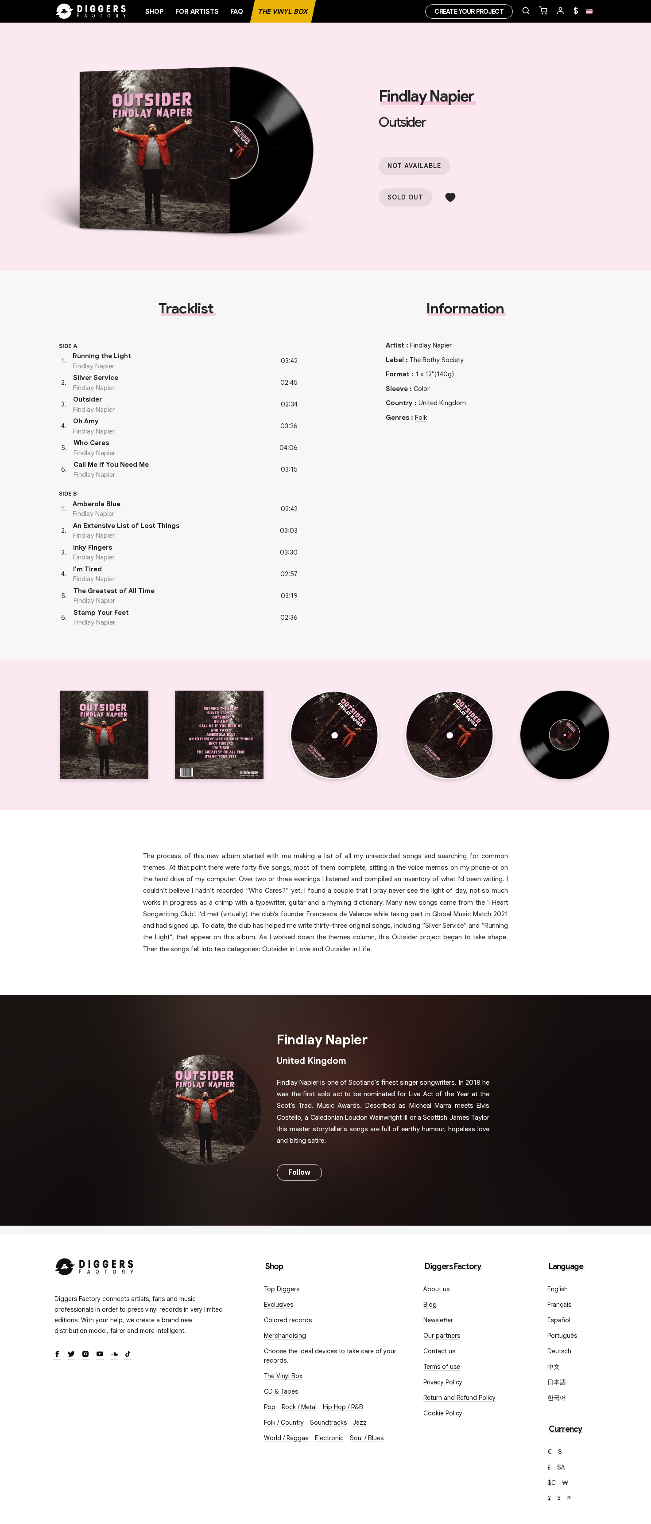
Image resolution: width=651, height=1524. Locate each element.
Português (562, 1336)
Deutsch (559, 1351)
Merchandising (285, 1336)
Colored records (288, 1320)
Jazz (360, 1422)
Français (559, 1305)
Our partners (441, 1336)
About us (436, 1289)
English (557, 1289)
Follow (299, 1172)
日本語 (556, 1382)
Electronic (329, 1438)
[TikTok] (128, 1354)
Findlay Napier (426, 96)
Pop (269, 1407)
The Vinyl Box (283, 12)
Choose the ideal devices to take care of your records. (330, 1355)
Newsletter (438, 1320)
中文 (553, 1367)
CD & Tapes (281, 1391)
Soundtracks (328, 1422)
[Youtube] (100, 1354)
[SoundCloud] (114, 1354)
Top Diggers (281, 1289)
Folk (421, 418)
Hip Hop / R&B (343, 1407)
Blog (430, 1305)
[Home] (91, 11)
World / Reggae (286, 1438)
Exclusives (278, 1305)
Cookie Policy (442, 1413)
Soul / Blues (367, 1438)
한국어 (556, 1398)
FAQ (236, 12)
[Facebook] (57, 1354)
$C (551, 1483)
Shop (154, 12)
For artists (197, 12)
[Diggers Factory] (94, 1265)
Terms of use (441, 1367)
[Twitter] (71, 1354)
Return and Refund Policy (459, 1398)
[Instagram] (85, 1354)
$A (561, 1467)
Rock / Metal (299, 1407)
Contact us (439, 1351)
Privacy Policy (442, 1382)
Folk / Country (284, 1422)
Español (558, 1320)
